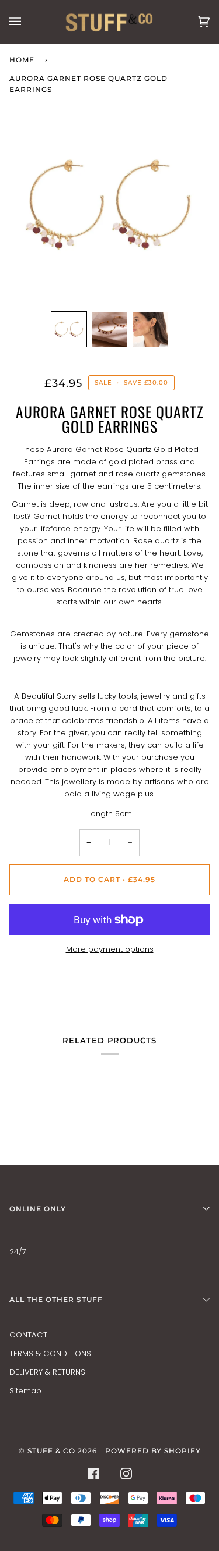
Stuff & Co (51, 1450)
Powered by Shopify (153, 1450)
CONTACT (28, 1334)
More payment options (110, 949)
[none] (69, 329)
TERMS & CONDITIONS (50, 1353)
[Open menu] (26, 22)
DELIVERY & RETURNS (47, 1372)
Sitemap (25, 1390)
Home (21, 59)
